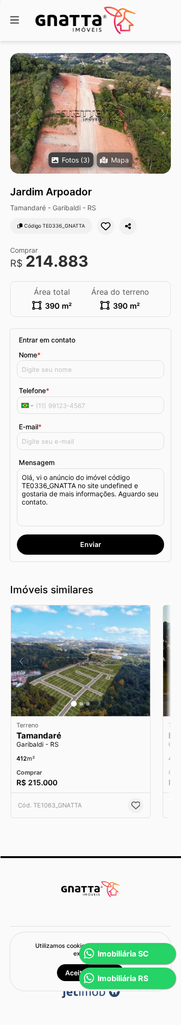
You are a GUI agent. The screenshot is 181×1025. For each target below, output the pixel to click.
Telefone (34, 390)
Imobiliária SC (123, 953)
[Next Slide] (163, 113)
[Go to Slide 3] (88, 704)
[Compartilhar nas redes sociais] (128, 226)
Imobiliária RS (122, 978)
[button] (90, 113)
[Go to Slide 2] (81, 704)
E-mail (30, 427)
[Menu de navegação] (14, 20)
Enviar (90, 544)
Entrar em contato (47, 340)
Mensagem (37, 462)
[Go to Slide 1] (74, 704)
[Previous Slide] (18, 113)
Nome (30, 355)
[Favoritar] (105, 226)
